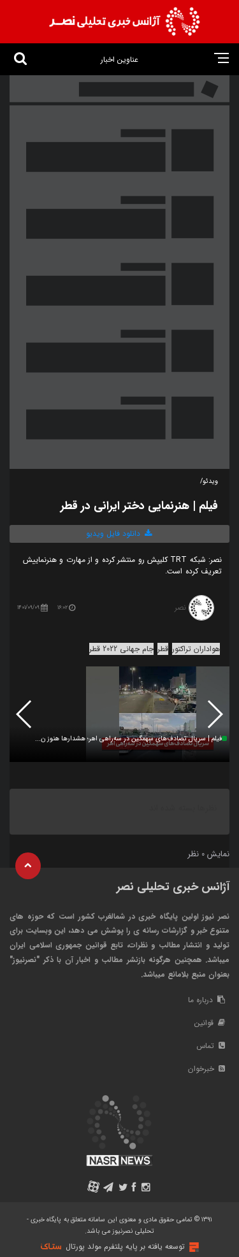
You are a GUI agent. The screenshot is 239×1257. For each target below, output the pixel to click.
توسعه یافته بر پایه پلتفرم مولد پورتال (125, 1246)
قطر (162, 649)
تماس (206, 1046)
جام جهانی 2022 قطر (121, 649)
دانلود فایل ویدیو (114, 534)
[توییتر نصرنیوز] (123, 1188)
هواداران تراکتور (196, 649)
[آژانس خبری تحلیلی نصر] (124, 21)
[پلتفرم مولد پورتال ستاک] (192, 1247)
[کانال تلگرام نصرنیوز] (108, 1188)
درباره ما (201, 1000)
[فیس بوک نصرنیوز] (134, 1188)
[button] (24, 714)
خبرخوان (202, 1069)
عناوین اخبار (119, 60)
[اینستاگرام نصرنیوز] (146, 1188)
